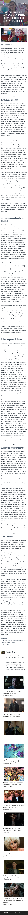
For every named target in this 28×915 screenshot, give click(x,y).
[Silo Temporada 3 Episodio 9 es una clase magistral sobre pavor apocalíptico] (14, 872)
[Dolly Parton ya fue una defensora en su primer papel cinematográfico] (14, 850)
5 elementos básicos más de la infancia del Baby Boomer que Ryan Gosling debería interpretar (13, 900)
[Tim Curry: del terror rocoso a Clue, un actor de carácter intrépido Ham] (14, 802)
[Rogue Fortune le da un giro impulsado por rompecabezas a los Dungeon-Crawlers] (14, 756)
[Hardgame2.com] (4, 4)
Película (5, 638)
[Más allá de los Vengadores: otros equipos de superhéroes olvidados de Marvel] (14, 779)
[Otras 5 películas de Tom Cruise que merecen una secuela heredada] (14, 688)
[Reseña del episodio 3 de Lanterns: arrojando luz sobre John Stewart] (14, 711)
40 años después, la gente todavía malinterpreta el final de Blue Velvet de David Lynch (12, 830)
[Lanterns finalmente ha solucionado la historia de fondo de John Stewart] (14, 734)
